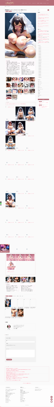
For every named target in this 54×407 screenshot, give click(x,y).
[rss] (47, 0)
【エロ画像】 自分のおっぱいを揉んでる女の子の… (14, 317)
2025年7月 (40, 66)
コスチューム (40, 87)
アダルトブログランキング (38, 389)
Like (0, 406)
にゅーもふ (7, 402)
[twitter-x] (46, 0)
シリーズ (40, 84)
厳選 (39, 93)
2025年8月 (40, 65)
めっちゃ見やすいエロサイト (9, 390)
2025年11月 (40, 60)
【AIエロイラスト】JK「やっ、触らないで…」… (7, 307)
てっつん (8, 329)
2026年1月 (40, 57)
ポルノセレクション (8, 400)
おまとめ (7, 392)
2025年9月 (40, 63)
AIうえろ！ (21, 389)
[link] (14, 328)
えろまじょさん (22, 401)
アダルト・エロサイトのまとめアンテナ (11, 389)
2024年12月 (40, 77)
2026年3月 (40, 54)
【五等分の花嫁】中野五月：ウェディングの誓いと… (8, 317)
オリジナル (40, 81)
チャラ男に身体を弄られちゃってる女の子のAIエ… (26, 307)
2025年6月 (40, 68)
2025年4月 (40, 71)
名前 (6, 340)
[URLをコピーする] (0, 204)
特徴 (39, 90)
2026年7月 (40, 48)
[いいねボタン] (6, 119)
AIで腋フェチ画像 (22, 391)
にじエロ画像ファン (23, 400)
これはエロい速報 (22, 398)
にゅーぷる (7, 401)
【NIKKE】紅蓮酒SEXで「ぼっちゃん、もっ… (33, 307)
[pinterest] (16, 328)
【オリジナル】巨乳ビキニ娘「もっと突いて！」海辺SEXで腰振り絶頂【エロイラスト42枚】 (43, 15)
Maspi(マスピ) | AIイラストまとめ (24, 392)
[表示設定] (52, 402)
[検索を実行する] (48, 10)
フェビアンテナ (8, 391)
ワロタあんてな (8, 399)
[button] (0, 202)
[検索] (48, 0)
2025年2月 (40, 74)
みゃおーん (7, 398)
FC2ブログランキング (38, 390)
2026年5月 (40, 51)
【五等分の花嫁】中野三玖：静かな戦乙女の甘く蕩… (20, 307)
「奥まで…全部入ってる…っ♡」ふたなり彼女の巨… (14, 307)
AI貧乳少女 (21, 390)
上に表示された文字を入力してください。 (11, 345)
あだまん (21, 399)
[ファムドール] (9, 3)
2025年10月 (40, 62)
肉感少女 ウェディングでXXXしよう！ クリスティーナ (10, 272)
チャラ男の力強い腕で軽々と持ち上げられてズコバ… (20, 317)
